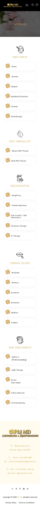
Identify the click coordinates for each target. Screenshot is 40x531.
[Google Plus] (20, 489)
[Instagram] (27, 489)
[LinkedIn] (23, 489)
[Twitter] (12, 489)
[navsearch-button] (32, 5)
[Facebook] (16, 489)
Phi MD (20, 497)
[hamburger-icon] (26, 5)
